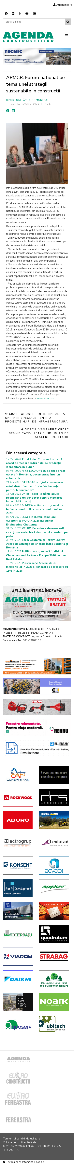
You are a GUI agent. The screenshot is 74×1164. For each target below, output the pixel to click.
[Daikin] (18, 979)
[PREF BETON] (37, 666)
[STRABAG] (54, 956)
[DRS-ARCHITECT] (54, 797)
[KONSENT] (18, 866)
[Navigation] (68, 36)
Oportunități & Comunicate (28, 100)
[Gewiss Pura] (54, 911)
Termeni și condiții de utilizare (21, 1138)
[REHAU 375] (37, 727)
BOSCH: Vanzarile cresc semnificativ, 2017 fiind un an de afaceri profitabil (39, 433)
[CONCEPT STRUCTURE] (18, 1002)
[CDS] (54, 775)
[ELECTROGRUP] (18, 843)
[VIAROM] (18, 957)
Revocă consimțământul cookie (24, 1162)
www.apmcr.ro (45, 398)
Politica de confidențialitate (20, 1142)
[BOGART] (54, 888)
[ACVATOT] (54, 866)
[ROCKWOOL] (18, 798)
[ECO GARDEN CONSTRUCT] (54, 979)
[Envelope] (34, 14)
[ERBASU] (18, 934)
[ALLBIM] (37, 748)
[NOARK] (54, 1002)
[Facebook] (6, 14)
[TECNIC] (37, 56)
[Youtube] (27, 14)
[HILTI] (37, 707)
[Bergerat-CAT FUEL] (54, 820)
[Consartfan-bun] (18, 775)
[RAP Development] (18, 888)
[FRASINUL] (18, 911)
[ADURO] (18, 820)
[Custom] (20, 14)
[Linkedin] (13, 14)
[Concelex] (37, 686)
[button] (62, 5)
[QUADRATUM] (54, 934)
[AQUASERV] (18, 1025)
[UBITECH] (54, 1025)
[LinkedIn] (13, 111)
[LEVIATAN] (54, 843)
